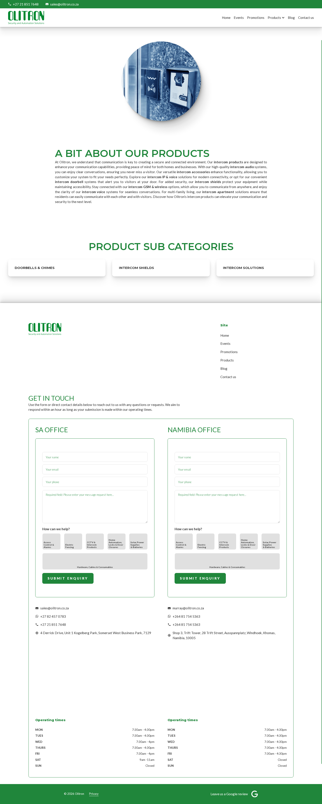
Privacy (94, 793)
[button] (278, 17)
